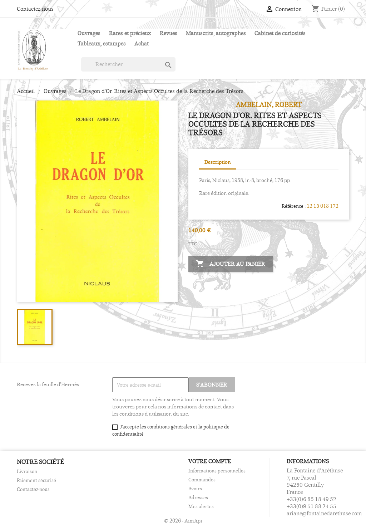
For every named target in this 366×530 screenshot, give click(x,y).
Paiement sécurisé (36, 480)
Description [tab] (217, 161)
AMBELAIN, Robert (269, 104)
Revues (168, 33)
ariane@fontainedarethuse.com (324, 513)
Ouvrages (89, 33)
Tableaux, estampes (102, 43)
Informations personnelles (217, 470)
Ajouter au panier (230, 263)
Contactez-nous (35, 9)
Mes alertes (201, 506)
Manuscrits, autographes (216, 33)
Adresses (198, 497)
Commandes (202, 479)
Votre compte (209, 461)
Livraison (27, 471)
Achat (141, 43)
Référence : (294, 206)
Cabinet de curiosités (280, 33)
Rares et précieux (130, 33)
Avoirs (195, 488)
